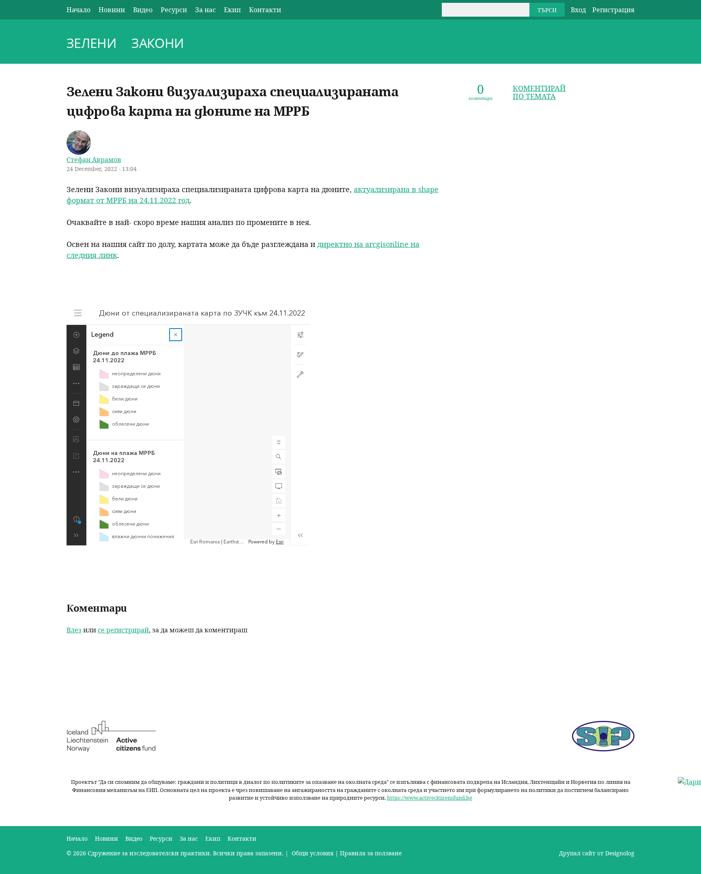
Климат (578, 44)
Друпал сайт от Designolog (596, 853)
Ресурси (174, 9)
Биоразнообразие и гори (559, 44)
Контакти (265, 9)
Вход (578, 9)
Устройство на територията (596, 44)
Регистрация (613, 9)
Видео (143, 9)
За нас (205, 9)
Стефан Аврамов (94, 159)
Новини (112, 9)
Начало (78, 9)
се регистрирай (123, 629)
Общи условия (311, 853)
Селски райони (630, 44)
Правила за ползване (371, 853)
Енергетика (615, 44)
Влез (74, 629)
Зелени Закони (125, 43)
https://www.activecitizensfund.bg (429, 797)
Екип (232, 9)
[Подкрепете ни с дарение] (689, 781)
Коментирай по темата (539, 92)
